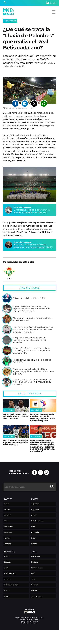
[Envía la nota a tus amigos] (43, 103)
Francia (34, 544)
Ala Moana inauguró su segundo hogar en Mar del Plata (32, 319)
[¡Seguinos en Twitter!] (40, 472)
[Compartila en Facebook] (15, 103)
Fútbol (6, 556)
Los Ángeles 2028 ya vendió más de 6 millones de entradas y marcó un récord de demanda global (42, 417)
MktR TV (7, 515)
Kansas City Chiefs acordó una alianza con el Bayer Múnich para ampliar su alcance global (32, 350)
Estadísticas (8, 532)
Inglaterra (35, 509)
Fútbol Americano (11, 585)
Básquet (7, 562)
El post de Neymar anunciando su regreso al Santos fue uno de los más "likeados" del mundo (31, 308)
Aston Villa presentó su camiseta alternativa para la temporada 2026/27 (33, 245)
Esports (7, 579)
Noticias (7, 509)
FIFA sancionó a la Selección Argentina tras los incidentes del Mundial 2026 (15, 442)
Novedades (10, 20)
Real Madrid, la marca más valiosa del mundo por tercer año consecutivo (15, 416)
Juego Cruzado (37, 596)
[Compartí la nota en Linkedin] (25, 103)
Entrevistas (8, 527)
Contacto (7, 544)
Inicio (6, 504)
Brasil (33, 538)
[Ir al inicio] (8, 11)
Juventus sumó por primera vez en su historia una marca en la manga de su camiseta (32, 382)
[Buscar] (5, 3)
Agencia (7, 538)
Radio (6, 521)
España (34, 515)
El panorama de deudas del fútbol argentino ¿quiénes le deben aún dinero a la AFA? (33, 371)
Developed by (18, 610)
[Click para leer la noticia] (6, 298)
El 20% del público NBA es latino (29, 298)
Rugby (6, 596)
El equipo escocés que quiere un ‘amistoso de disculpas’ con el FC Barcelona (29, 340)
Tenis (6, 568)
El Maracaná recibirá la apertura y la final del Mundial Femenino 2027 (31, 211)
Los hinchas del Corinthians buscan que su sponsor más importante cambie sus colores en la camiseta (33, 329)
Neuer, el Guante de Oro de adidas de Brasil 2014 (32, 361)
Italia (33, 527)
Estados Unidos (37, 521)
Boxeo (6, 590)
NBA (33, 573)
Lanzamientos (36, 568)
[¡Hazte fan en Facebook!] (34, 472)
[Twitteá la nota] (34, 103)
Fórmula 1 (35, 590)
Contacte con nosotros (29, 623)
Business (34, 562)
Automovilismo (10, 573)
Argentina (35, 504)
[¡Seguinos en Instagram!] (46, 472)
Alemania (35, 532)
